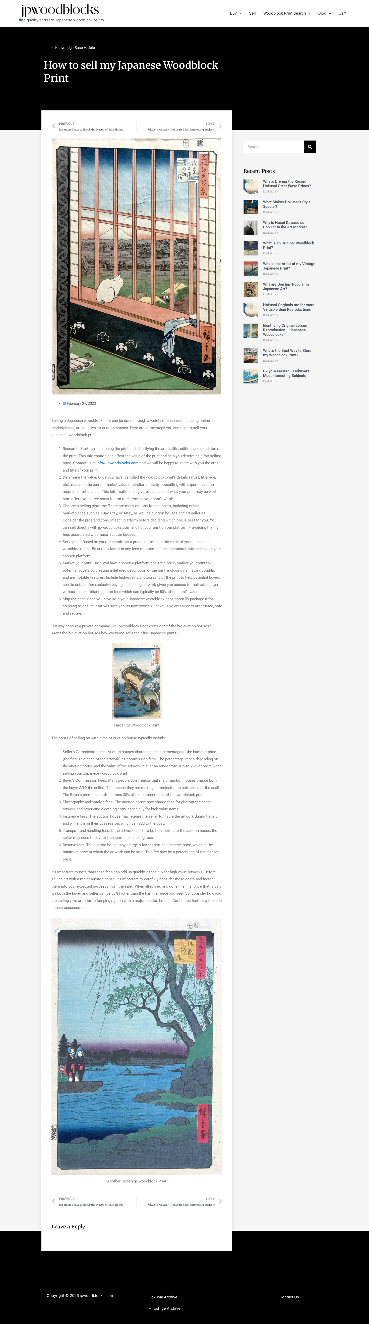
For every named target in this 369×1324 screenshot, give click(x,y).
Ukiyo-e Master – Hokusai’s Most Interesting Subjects (286, 373)
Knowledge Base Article (75, 47)
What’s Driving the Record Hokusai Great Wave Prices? (287, 183)
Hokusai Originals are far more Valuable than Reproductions (288, 307)
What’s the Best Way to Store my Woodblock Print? (287, 352)
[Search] (310, 147)
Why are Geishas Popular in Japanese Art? (286, 286)
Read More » (270, 191)
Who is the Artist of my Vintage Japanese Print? (289, 266)
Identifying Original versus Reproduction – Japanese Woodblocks (285, 330)
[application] (239, 13)
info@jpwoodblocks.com (118, 463)
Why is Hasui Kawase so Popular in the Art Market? (285, 224)
